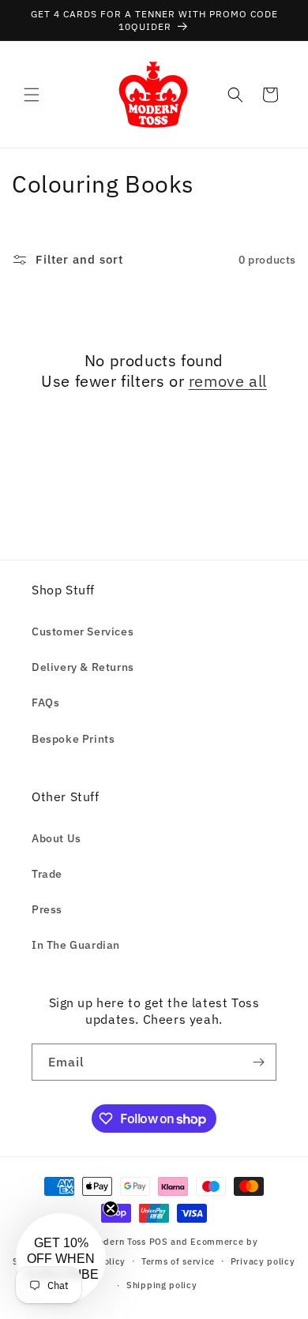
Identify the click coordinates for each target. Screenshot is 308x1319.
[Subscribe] (258, 1062)
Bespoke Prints (73, 739)
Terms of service (178, 1261)
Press (47, 909)
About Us (56, 838)
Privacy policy (263, 1261)
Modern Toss (119, 1241)
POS (158, 1241)
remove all (228, 381)
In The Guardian (76, 945)
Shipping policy (161, 1285)
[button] (31, 94)
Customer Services (82, 631)
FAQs (45, 702)
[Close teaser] (110, 1208)
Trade (47, 874)
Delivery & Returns (83, 667)
